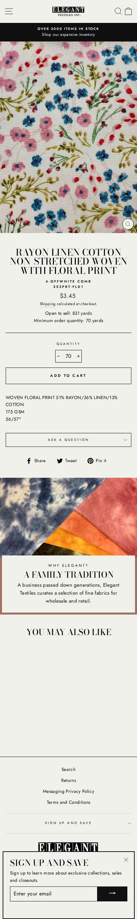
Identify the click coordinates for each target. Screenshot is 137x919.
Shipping (48, 303)
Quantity (68, 343)
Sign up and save (68, 822)
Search (68, 769)
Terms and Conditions (68, 802)
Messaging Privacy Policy (68, 791)
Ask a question (68, 439)
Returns (68, 780)
